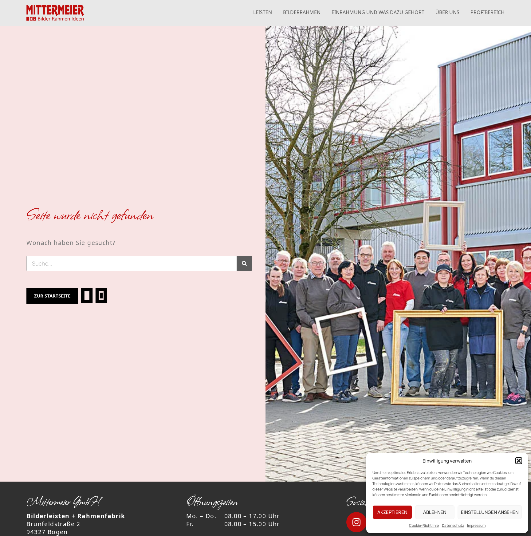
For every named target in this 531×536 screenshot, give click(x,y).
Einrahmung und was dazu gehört (378, 12)
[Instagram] (356, 522)
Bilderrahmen (302, 12)
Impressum (476, 525)
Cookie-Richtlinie (424, 525)
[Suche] (244, 263)
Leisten (262, 12)
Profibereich (487, 12)
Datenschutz (453, 525)
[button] (519, 461)
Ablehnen (434, 512)
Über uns (447, 12)
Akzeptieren (392, 512)
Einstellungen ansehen (489, 512)
